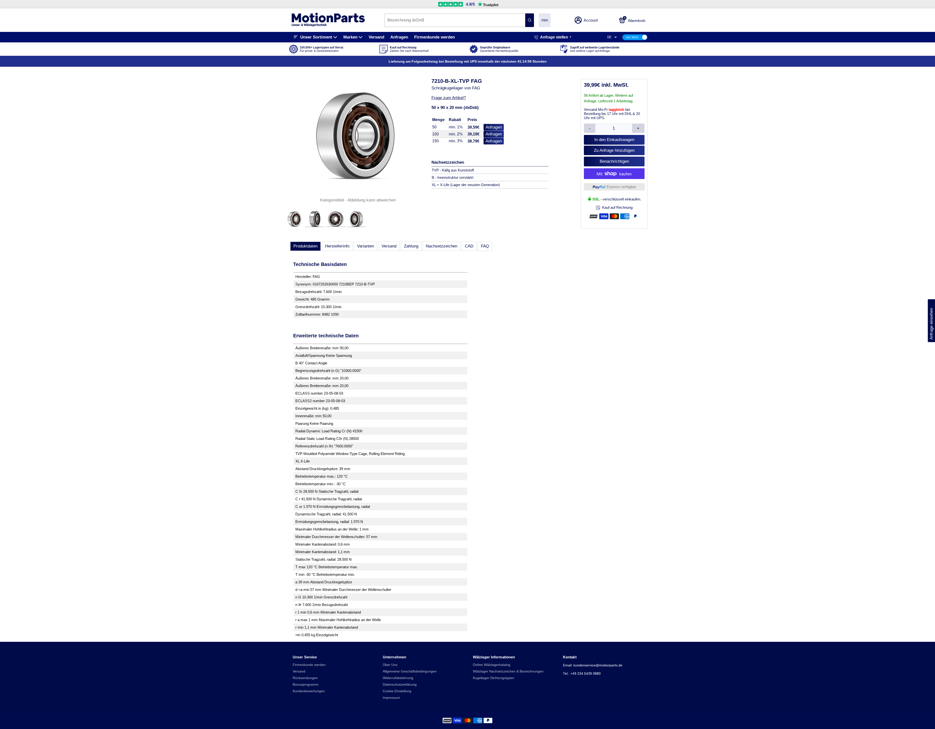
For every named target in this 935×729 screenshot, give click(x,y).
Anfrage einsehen (931, 321)
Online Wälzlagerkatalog (491, 665)
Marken (350, 37)
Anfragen (399, 37)
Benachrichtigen (614, 161)
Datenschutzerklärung (400, 684)
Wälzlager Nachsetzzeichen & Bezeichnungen (508, 671)
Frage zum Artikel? (448, 97)
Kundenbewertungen (309, 691)
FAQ (485, 246)
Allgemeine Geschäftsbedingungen (410, 671)
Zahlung (411, 246)
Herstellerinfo (337, 246)
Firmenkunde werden (434, 37)
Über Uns (390, 665)
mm (545, 20)
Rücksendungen (305, 678)
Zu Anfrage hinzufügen (614, 150)
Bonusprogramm (305, 684)
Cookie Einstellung (397, 691)
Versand (376, 37)
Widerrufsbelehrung (398, 678)
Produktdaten (305, 246)
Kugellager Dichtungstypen (493, 678)
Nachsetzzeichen (441, 246)
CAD (469, 246)
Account (591, 20)
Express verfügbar (621, 187)
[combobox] (454, 20)
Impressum (391, 698)
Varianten (365, 246)
